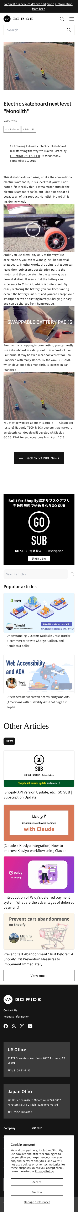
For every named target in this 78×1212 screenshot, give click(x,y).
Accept (37, 1182)
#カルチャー (12, 129)
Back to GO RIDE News (42, 458)
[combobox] (39, 30)
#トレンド (28, 129)
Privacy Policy (44, 1171)
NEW (9, 741)
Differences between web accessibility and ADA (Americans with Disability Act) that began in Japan (38, 702)
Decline (37, 1192)
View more (39, 975)
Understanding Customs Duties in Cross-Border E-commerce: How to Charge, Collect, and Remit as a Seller (38, 640)
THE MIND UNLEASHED (25, 156)
